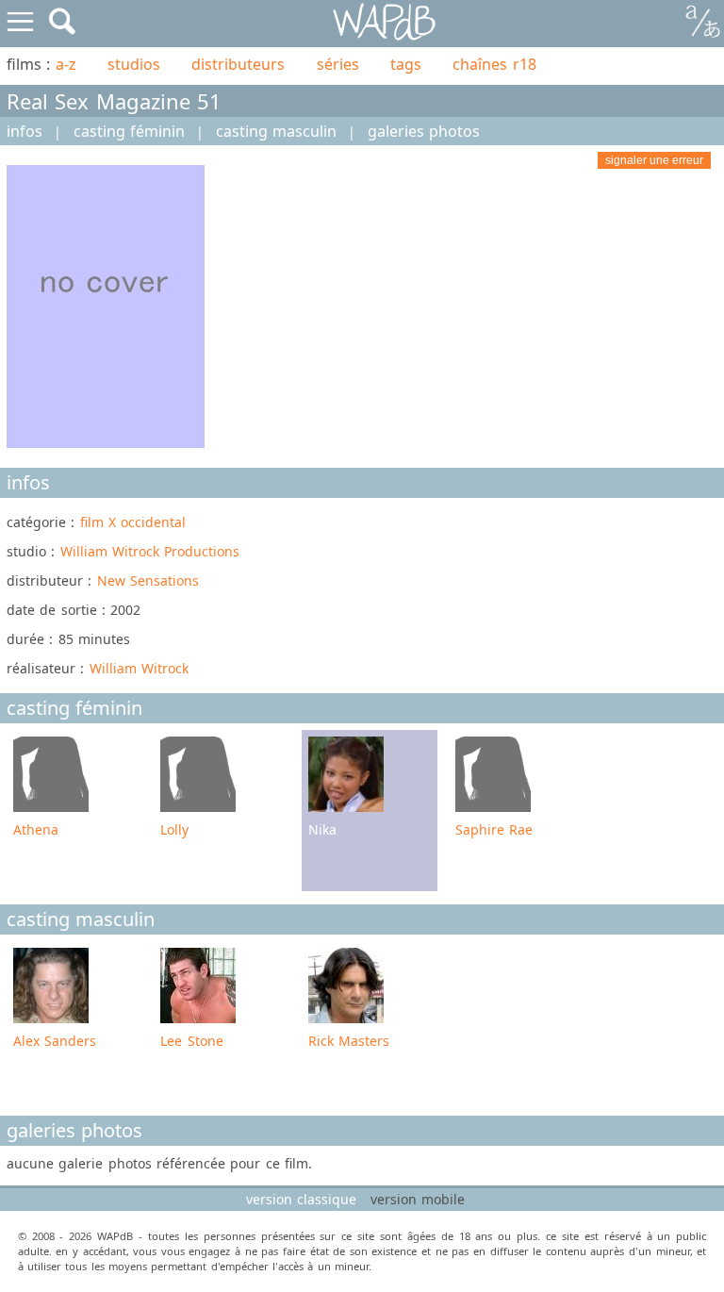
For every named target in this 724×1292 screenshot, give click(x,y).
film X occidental (133, 522)
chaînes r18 (493, 64)
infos (24, 131)
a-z (66, 64)
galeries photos (424, 131)
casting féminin (129, 131)
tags (405, 64)
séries (338, 64)
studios (133, 64)
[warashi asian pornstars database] (385, 22)
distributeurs (238, 64)
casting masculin (276, 131)
